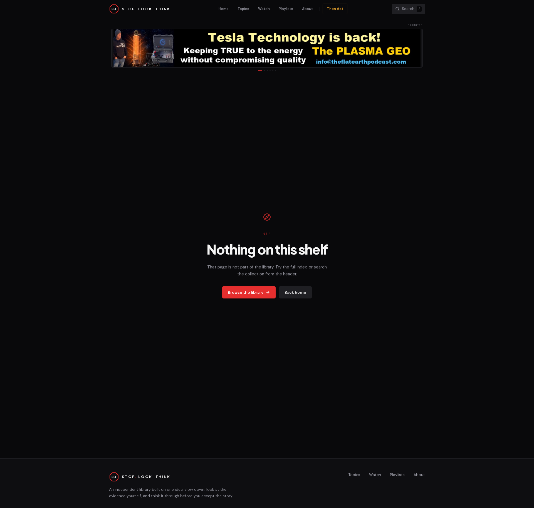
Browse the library (245, 292)
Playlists (286, 8)
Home (224, 8)
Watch (264, 8)
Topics (243, 8)
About (307, 8)
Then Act (335, 8)
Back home (295, 292)
